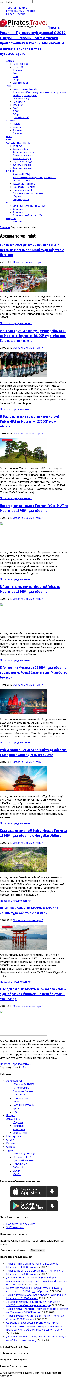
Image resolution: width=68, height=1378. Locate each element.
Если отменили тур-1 (22, 189)
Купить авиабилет (21, 148)
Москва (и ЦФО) (20, 63)
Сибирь (16, 79)
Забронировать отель (23, 152)
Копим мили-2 (19, 208)
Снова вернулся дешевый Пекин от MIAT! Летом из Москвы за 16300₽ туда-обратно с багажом (32, 249)
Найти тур (17, 145)
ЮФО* (16, 111)
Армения (17, 126)
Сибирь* (16, 114)
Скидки (10, 1146)
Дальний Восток (20, 82)
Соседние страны (23, 1105)
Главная (5, 227)
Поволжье (17, 70)
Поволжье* (18, 104)
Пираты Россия (15, 13)
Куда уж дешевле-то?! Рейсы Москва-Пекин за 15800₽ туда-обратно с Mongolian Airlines (33, 833)
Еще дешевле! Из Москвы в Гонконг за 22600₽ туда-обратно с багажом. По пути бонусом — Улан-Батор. (33, 993)
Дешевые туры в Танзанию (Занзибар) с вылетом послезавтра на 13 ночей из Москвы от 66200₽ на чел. (36, 1281)
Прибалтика (20, 1098)
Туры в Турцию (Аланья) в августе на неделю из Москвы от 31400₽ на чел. (36, 1296)
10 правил (17, 196)
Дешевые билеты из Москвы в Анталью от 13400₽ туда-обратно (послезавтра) (33, 1303)
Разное (10, 1143)
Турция (16, 123)
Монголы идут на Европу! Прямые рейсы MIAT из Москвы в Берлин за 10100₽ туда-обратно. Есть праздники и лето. (33, 335)
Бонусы (9, 139)
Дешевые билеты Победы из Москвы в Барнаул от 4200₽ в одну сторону (36, 1338)
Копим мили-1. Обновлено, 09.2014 (29, 205)
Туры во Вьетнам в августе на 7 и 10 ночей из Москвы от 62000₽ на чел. (35, 1272)
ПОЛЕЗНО (10, 171)
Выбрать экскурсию (22, 164)
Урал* (15, 107)
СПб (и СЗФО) (19, 66)
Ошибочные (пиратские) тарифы (28, 193)
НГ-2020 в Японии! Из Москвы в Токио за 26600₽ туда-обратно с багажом (29, 910)
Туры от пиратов (16, 7)
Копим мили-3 (19, 212)
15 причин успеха (21, 199)
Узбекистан (18, 133)
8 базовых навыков (22, 180)
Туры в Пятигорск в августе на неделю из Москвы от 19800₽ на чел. (32, 1265)
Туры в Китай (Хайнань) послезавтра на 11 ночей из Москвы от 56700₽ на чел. (37, 1310)
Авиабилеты (12, 60)
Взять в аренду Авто (22, 167)
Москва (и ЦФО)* (21, 98)
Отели (9, 136)
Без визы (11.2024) (21, 174)
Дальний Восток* (21, 117)
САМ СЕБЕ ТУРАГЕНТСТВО (18, 142)
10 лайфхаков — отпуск (24, 186)
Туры (8, 85)
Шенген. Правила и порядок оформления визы (34, 177)
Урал (15, 73)
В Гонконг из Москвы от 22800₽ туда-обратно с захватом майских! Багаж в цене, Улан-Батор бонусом (34, 672)
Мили (8, 202)
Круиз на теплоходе (22, 161)
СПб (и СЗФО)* (20, 101)
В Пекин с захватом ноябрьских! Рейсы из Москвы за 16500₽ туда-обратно (30, 589)
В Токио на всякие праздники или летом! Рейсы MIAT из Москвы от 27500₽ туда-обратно (29, 421)
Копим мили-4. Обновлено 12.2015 (29, 215)
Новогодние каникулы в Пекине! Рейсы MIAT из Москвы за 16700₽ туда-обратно (34, 508)
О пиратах (11, 218)
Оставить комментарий (28, 262)
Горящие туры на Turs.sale (25, 89)
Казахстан (17, 130)
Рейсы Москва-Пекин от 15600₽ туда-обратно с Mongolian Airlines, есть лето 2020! (33, 752)
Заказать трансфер (22, 158)
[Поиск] (1, 2)
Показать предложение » (16, 323)
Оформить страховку (23, 155)
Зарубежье (11, 120)
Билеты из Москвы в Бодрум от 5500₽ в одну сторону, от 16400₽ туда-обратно (34, 1289)
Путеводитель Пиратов (20, 10)
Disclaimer (17, 221)
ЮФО (15, 76)
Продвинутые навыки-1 (24, 183)
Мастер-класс (14, 1136)
